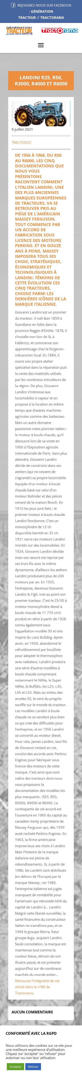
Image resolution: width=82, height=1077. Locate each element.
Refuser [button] (33, 1067)
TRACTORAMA (52, 17)
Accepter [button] (15, 1067)
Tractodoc (21, 142)
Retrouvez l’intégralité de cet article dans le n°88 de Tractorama (37, 986)
